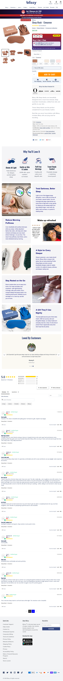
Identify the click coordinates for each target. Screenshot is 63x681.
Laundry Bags (47, 133)
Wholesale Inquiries (8, 631)
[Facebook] (4, 672)
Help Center (6, 627)
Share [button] (4, 424)
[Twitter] (7, 672)
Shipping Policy (7, 644)
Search (5, 658)
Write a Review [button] (56, 387)
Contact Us (6, 629)
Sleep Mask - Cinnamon (6, 421)
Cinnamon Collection (51, 28)
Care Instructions (50, 131)
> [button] (36, 611)
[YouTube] (18, 672)
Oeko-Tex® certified (45, 128)
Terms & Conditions (8, 636)
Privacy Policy (7, 639)
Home (33, 28)
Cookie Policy (6, 646)
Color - (36, 57)
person (23, 404)
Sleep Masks (40, 28)
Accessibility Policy (8, 651)
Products (37, 51)
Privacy (5, 649)
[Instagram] (15, 672)
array (3, 404)
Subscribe (51, 629)
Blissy (29, 404)
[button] (50, 2)
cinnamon (38, 122)
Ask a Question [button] (43, 387)
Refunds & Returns (8, 641)
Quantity (34, 71)
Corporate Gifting (8, 634)
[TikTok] (22, 672)
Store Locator (7, 661)
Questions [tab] (14, 392)
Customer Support (8, 624)
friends (16, 404)
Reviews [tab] (4, 392)
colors (10, 404)
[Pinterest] (11, 672)
